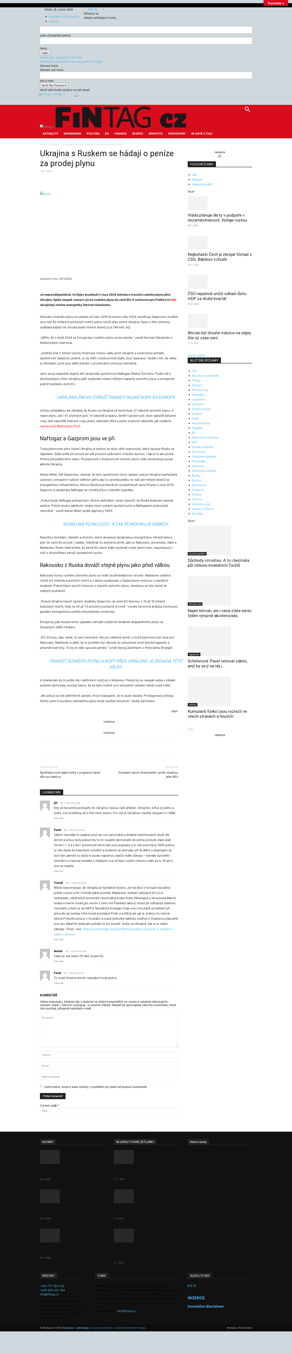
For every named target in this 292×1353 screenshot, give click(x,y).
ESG (194, 442)
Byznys (137, 133)
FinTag (196, 380)
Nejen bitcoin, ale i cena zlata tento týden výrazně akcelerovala (219, 613)
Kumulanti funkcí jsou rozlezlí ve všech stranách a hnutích (217, 714)
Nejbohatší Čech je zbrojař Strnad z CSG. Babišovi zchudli (220, 257)
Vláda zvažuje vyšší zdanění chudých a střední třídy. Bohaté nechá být (142, 1252)
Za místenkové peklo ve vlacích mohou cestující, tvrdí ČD (142, 1210)
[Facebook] (90, 9)
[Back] (103, 9)
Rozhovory (177, 133)
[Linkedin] (104, 180)
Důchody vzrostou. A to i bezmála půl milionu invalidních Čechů (218, 563)
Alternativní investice (205, 437)
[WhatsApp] (95, 180)
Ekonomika (72, 133)
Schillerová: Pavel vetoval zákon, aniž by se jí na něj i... (217, 663)
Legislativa (199, 399)
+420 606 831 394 (52, 1290)
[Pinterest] (86, 180)
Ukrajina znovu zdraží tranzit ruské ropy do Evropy (116, 397)
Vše (194, 174)
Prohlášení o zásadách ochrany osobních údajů (71, 61)
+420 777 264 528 (52, 1286)
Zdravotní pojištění (204, 470)
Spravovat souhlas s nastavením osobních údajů (118, 1327)
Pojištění (197, 428)
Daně (195, 418)
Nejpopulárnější (202, 184)
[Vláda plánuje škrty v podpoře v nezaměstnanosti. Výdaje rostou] (220, 203)
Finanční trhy (200, 390)
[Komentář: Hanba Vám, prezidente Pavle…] (146, 1157)
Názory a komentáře (205, 375)
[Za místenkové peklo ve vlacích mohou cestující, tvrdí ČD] (146, 1196)
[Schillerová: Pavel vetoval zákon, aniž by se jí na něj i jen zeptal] (220, 641)
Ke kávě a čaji (201, 133)
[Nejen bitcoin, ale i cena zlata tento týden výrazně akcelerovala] (220, 591)
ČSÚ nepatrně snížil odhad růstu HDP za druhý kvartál (217, 296)
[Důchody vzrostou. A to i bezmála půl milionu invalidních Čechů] (220, 540)
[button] (247, 111)
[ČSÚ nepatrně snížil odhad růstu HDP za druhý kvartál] (220, 282)
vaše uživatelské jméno (55, 35)
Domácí (54, 144)
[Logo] (48, 127)
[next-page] (191, 729)
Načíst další (195, 355)
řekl (173, 300)
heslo (43, 48)
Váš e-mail (47, 81)
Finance (120, 133)
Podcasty (198, 466)
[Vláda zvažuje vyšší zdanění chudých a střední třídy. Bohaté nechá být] (146, 1235)
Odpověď (58, 818)
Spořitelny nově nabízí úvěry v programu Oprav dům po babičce (70, 775)
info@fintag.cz (49, 1294)
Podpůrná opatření (204, 456)
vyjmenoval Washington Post (60, 426)
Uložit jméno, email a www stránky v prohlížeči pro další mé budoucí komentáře (95, 1086)
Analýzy (197, 413)
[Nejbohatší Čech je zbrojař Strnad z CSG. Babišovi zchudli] (220, 242)
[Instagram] (92, 9)
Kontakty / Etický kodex (64, 16)
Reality (196, 475)
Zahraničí (198, 404)
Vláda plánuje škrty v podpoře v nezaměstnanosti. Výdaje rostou (217, 218)
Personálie (198, 461)
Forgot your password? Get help (61, 57)
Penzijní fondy (201, 423)
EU (107, 133)
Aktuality (50, 133)
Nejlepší (197, 179)
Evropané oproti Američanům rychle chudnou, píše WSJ (148, 775)
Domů (43, 144)
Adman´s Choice (203, 508)
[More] (113, 180)
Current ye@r (49, 1105)
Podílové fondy (201, 409)
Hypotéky (198, 394)
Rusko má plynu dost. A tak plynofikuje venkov (115, 524)
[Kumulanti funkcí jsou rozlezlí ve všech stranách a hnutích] (220, 691)
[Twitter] (95, 9)
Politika (93, 133)
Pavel (57, 830)
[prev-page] (189, 729)
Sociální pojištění (202, 447)
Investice (156, 133)
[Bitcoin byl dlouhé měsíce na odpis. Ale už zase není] (220, 321)
